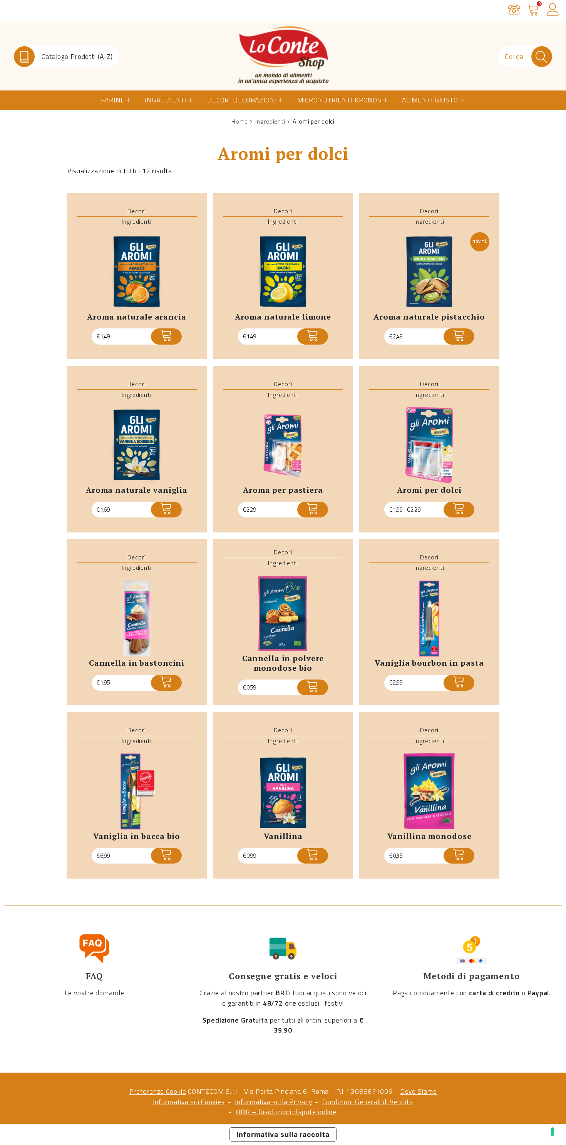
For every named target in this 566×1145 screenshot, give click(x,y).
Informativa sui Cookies (188, 1101)
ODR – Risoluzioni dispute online (286, 1111)
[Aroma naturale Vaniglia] (137, 445)
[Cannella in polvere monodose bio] (283, 613)
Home (239, 121)
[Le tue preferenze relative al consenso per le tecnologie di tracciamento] (552, 1131)
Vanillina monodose (429, 836)
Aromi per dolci (429, 490)
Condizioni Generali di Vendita (367, 1101)
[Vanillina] (283, 791)
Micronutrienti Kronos (339, 100)
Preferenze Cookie (157, 1091)
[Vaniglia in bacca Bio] (137, 791)
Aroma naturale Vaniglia (137, 490)
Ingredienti (166, 100)
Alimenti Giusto (430, 100)
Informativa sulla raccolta (283, 1134)
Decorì (136, 211)
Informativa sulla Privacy (273, 1101)
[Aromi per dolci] (429, 445)
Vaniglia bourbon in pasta (429, 663)
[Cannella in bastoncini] (137, 618)
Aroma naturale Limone (283, 316)
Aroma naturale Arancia (136, 316)
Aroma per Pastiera (283, 490)
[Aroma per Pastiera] (283, 445)
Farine (112, 100)
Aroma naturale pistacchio (429, 316)
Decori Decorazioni (242, 100)
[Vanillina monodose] (429, 791)
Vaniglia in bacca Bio (137, 836)
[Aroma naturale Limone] (283, 272)
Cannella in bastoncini (136, 663)
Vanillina (283, 836)
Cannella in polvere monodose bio (283, 663)
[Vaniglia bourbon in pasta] (429, 618)
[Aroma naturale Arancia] (137, 272)
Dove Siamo (418, 1091)
